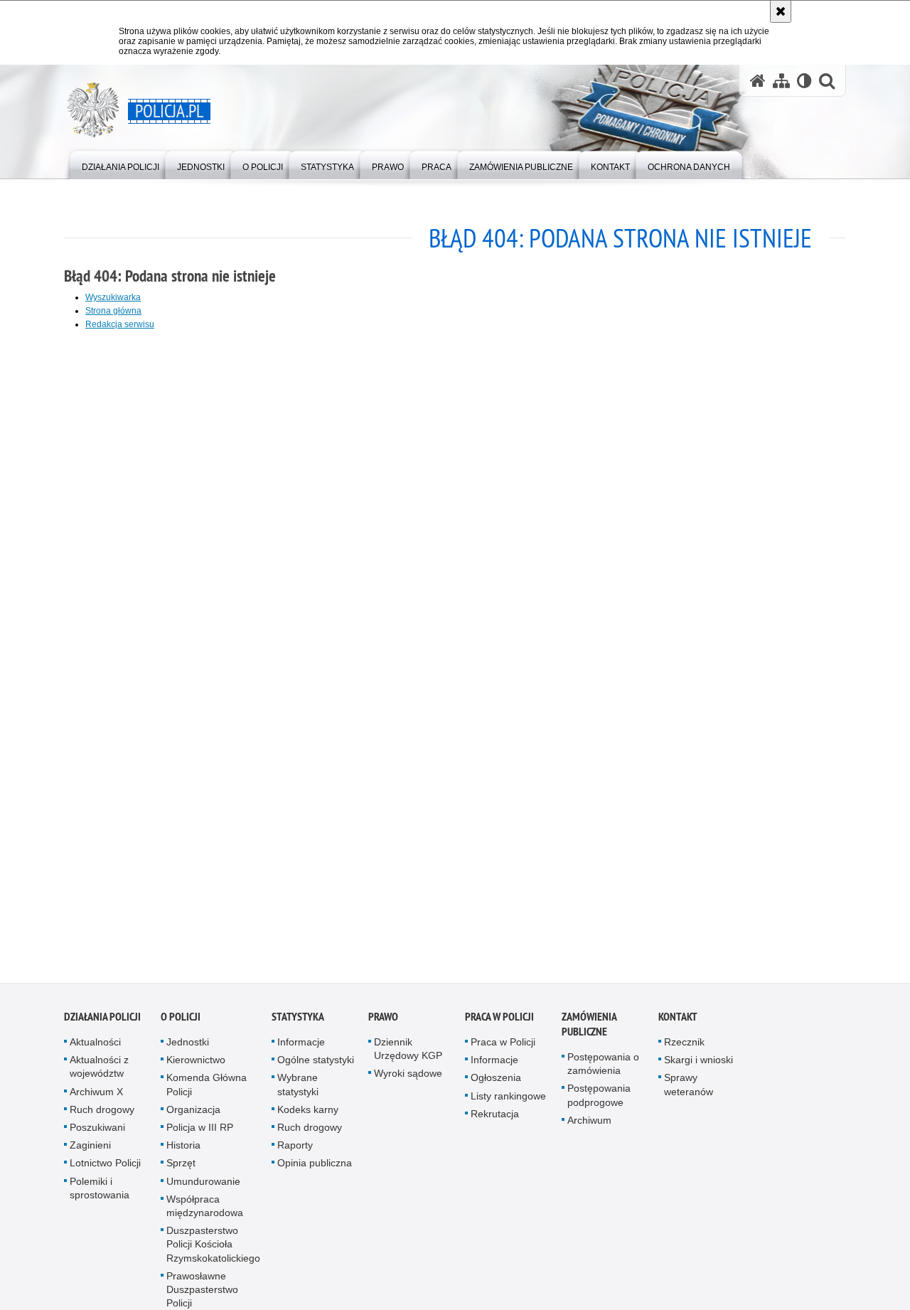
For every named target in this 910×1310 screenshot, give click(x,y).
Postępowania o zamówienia (603, 1067)
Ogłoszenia (496, 1082)
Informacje (301, 1046)
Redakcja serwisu (119, 324)
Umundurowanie (203, 1185)
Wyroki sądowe (408, 1078)
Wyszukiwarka (113, 297)
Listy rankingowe (508, 1100)
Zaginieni (90, 1149)
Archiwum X (96, 1096)
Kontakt (677, 1020)
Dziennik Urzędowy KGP (408, 1052)
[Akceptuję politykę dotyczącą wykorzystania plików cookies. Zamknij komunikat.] (780, 11)
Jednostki (187, 1046)
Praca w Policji (499, 1020)
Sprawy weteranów (688, 1089)
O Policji (180, 1020)
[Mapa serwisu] (781, 81)
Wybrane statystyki (297, 1089)
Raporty (295, 1149)
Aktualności (95, 1046)
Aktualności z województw (99, 1070)
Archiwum (589, 1124)
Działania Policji (102, 1020)
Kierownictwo (195, 1064)
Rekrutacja (495, 1118)
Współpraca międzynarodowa (204, 1210)
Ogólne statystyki (315, 1064)
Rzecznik (684, 1046)
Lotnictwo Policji (105, 1167)
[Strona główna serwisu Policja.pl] (758, 81)
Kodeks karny (307, 1113)
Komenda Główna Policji (206, 1089)
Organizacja (193, 1113)
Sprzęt (181, 1167)
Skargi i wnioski (698, 1064)
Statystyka (298, 1020)
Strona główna (113, 311)
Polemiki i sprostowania (99, 1192)
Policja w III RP (199, 1131)
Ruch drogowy (102, 1113)
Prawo (383, 1020)
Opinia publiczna (314, 1167)
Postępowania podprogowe (599, 1099)
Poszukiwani (97, 1131)
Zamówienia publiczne (589, 1028)
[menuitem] (120, 164)
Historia (183, 1149)
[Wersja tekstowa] (804, 81)
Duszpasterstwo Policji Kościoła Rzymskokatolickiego (213, 1248)
